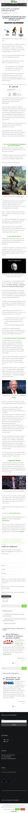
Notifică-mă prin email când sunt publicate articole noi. (13, 593)
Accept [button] (17, 809)
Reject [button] (22, 809)
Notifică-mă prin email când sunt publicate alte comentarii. (13, 587)
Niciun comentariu (13, 13)
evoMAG (23, 660)
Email (3, 569)
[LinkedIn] (4, 782)
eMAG (23, 703)
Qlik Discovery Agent (10, 623)
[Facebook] (8, 782)
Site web (3, 573)
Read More (14, 811)
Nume (3, 565)
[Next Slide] (15, 663)
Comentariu (5, 553)
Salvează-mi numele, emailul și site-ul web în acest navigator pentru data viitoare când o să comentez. (13, 580)
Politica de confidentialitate (8, 772)
